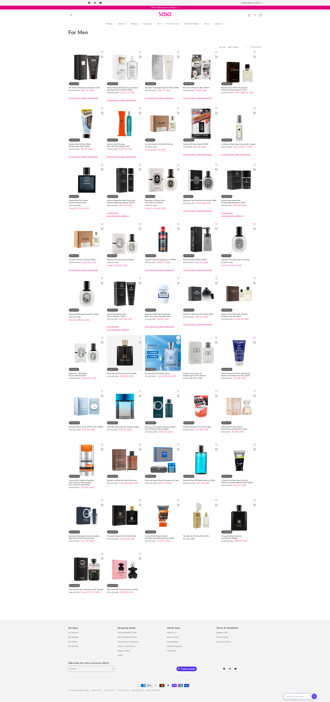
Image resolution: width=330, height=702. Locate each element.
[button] (71, 15)
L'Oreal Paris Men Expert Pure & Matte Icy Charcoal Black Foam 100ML (237, 481)
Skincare (121, 23)
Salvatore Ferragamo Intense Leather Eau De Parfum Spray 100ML (160, 428)
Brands (109, 23)
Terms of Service (223, 642)
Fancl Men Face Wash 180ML (195, 260)
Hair (159, 23)
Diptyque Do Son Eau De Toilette (120, 260)
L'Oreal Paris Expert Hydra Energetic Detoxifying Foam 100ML (159, 537)
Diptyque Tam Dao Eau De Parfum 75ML (200, 200)
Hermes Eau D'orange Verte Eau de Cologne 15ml (118, 145)
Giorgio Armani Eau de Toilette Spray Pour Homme (194, 374)
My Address (73, 637)
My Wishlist (73, 646)
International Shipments (128, 642)
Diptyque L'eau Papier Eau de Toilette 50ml (78, 374)
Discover (218, 23)
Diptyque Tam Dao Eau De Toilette (235, 260)
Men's (206, 23)
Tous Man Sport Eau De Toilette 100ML (123, 427)
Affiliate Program (174, 646)
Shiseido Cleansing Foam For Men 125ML (162, 88)
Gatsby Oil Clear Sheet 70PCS (195, 144)
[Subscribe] (112, 669)
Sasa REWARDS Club (127, 633)
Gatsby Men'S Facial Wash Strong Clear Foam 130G (80, 145)
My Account (73, 633)
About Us (171, 633)
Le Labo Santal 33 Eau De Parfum (159, 144)
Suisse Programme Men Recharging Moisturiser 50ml (233, 201)
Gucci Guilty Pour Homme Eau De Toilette (86, 589)
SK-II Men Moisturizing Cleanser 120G (84, 88)
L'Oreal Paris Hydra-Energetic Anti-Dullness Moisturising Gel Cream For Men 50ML (81, 482)
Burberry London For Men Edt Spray (122, 480)
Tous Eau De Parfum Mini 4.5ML (196, 536)
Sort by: (222, 47)
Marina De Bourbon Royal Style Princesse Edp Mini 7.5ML (234, 428)
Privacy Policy (222, 637)
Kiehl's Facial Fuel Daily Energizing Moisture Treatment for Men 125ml (235, 374)
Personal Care (172, 23)
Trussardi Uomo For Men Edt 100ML (122, 373)
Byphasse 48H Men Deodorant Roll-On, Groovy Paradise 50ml (158, 315)
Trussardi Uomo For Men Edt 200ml (121, 536)
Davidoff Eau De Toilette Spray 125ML (199, 480)
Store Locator (173, 637)
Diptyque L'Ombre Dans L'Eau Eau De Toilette (155, 201)
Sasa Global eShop (82, 690)
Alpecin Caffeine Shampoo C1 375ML (160, 260)
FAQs (120, 655)
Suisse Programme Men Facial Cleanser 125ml (116, 315)
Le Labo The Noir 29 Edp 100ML (82, 260)
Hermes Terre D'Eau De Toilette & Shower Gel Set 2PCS (234, 315)
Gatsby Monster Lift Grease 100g (197, 427)
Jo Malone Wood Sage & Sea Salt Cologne (238, 144)
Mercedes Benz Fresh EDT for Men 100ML (86, 427)
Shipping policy (137, 690)
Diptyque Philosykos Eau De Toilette (84, 314)
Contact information (153, 690)
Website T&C (222, 633)
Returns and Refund (126, 646)
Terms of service (123, 690)
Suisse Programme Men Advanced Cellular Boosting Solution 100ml (121, 201)
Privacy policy (109, 690)
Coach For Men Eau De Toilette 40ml (198, 314)
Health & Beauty (191, 23)
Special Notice (124, 651)
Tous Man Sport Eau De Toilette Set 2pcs (162, 480)
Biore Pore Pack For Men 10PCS (196, 88)
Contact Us (172, 651)
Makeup (134, 23)
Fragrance (147, 23)
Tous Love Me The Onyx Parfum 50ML (122, 589)
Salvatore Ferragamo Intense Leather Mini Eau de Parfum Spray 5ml (84, 537)
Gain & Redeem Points (127, 637)
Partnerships (172, 642)
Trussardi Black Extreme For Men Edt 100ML (231, 537)
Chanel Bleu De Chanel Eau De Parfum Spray (78, 201)
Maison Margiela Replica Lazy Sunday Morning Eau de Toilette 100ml (122, 89)
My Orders (72, 642)
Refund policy (97, 690)
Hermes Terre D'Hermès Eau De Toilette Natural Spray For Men (234, 89)
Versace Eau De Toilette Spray (157, 373)
